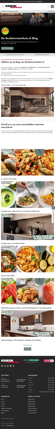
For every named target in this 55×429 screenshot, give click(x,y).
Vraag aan (39, 1)
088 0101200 (51, 11)
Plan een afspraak (8, 48)
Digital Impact (10, 425)
